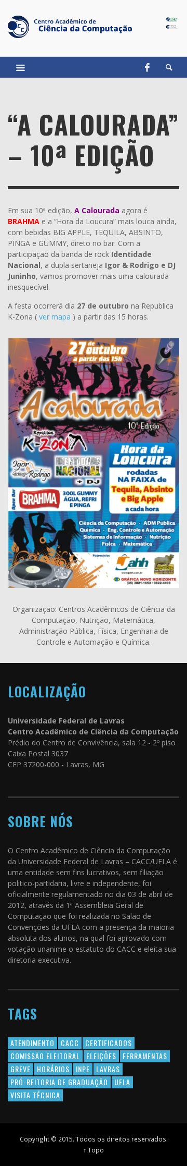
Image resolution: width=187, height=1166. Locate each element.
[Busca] (21, 67)
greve (20, 1068)
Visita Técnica (35, 1094)
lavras (108, 1068)
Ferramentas (145, 1055)
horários (53, 1068)
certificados (108, 1042)
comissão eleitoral (45, 1055)
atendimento (32, 1042)
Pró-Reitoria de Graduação (59, 1081)
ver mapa (55, 317)
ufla (122, 1081)
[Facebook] (147, 67)
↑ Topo (93, 1150)
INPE (83, 1068)
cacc (70, 1042)
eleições (101, 1055)
